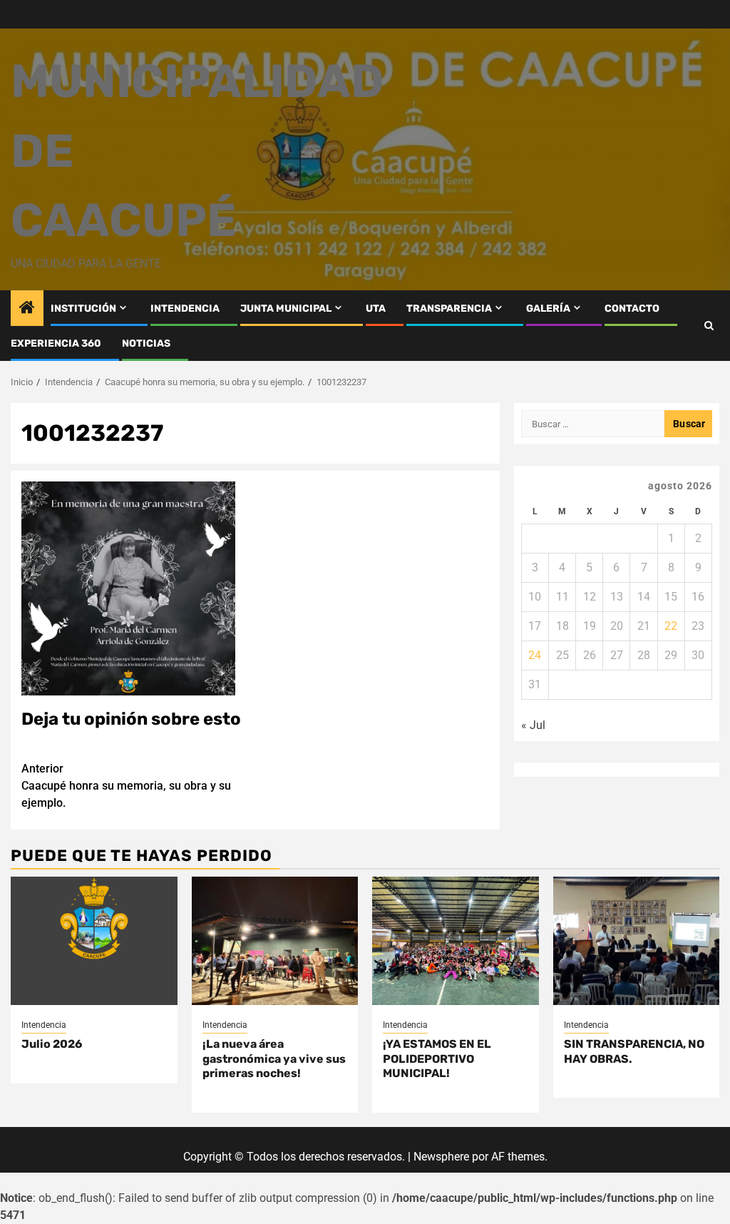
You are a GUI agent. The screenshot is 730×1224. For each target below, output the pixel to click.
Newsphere (441, 1156)
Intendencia (43, 1025)
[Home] (27, 309)
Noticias (146, 343)
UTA (376, 308)
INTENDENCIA (185, 308)
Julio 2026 (51, 1044)
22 (670, 626)
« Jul (533, 725)
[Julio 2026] (94, 941)
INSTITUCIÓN (83, 308)
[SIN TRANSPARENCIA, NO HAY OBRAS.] (636, 941)
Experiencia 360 (56, 343)
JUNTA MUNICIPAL (285, 308)
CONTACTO (632, 308)
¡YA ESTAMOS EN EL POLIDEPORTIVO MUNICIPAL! (437, 1059)
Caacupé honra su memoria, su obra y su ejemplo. (126, 786)
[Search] (709, 326)
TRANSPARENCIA (449, 308)
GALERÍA (548, 308)
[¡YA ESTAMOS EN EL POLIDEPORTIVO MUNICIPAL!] (455, 941)
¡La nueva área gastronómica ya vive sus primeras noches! (274, 1059)
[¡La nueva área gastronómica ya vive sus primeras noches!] (275, 941)
